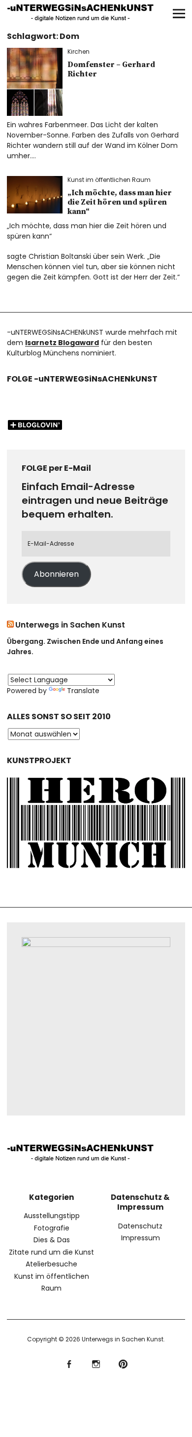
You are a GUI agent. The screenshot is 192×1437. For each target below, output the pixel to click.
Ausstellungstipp (52, 1216)
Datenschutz (140, 1226)
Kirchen (78, 51)
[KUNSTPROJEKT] (96, 870)
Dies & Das (51, 1240)
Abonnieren (56, 574)
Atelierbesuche (51, 1264)
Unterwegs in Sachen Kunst (70, 625)
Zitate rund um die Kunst (51, 1252)
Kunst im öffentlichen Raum (109, 179)
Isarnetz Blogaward (62, 343)
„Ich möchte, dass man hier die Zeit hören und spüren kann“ (119, 202)
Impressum (140, 1238)
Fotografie (51, 1228)
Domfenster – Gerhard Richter (111, 69)
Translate (83, 691)
